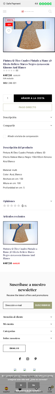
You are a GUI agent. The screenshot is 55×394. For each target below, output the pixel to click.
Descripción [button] (9, 117)
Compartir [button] (9, 125)
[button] (4, 11)
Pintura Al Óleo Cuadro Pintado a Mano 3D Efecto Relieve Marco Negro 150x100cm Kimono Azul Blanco (20, 253)
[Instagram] (27, 358)
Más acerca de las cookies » (28, 391)
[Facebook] (20, 358)
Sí (21, 385)
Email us (14, 348)
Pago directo (27, 107)
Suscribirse (42, 305)
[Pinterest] (36, 358)
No (33, 385)
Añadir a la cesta (32, 98)
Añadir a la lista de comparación (23, 136)
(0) (17, 70)
